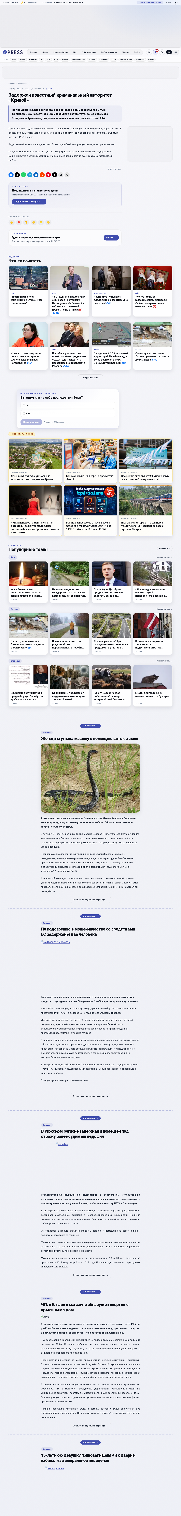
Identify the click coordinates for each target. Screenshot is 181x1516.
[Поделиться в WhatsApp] (23, 174)
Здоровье (140, 59)
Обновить (164, 548)
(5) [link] (80, 309)
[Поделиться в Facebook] (11, 174)
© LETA (49, 89)
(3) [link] (154, 306)
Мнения (125, 52)
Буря (14, 59)
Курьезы (33, 59)
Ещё (136, 52)
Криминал (103, 59)
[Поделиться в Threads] (54, 174)
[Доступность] (176, 3)
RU (169, 52)
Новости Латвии (60, 52)
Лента (45, 52)
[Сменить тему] (162, 52)
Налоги (151, 59)
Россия (65, 59)
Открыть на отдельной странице (90, 900)
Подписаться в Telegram (29, 201)
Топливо (92, 59)
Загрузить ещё (90, 377)
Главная (33, 52)
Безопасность (126, 59)
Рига (56, 59)
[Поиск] (149, 52)
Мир (75, 52)
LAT (175, 52)
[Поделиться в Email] (60, 174)
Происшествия (78, 59)
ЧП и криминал (89, 52)
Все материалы (165, 557)
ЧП (42, 59)
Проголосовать (31, 422)
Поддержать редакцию (149, 2)
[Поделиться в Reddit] (42, 174)
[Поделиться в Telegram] (29, 174)
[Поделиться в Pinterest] (48, 174)
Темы (6, 59)
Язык (113, 59)
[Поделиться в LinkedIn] (35, 174)
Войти (168, 2)
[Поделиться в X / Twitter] (17, 174)
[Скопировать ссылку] (67, 174)
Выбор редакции (109, 52)
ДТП (48, 59)
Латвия (22, 59)
